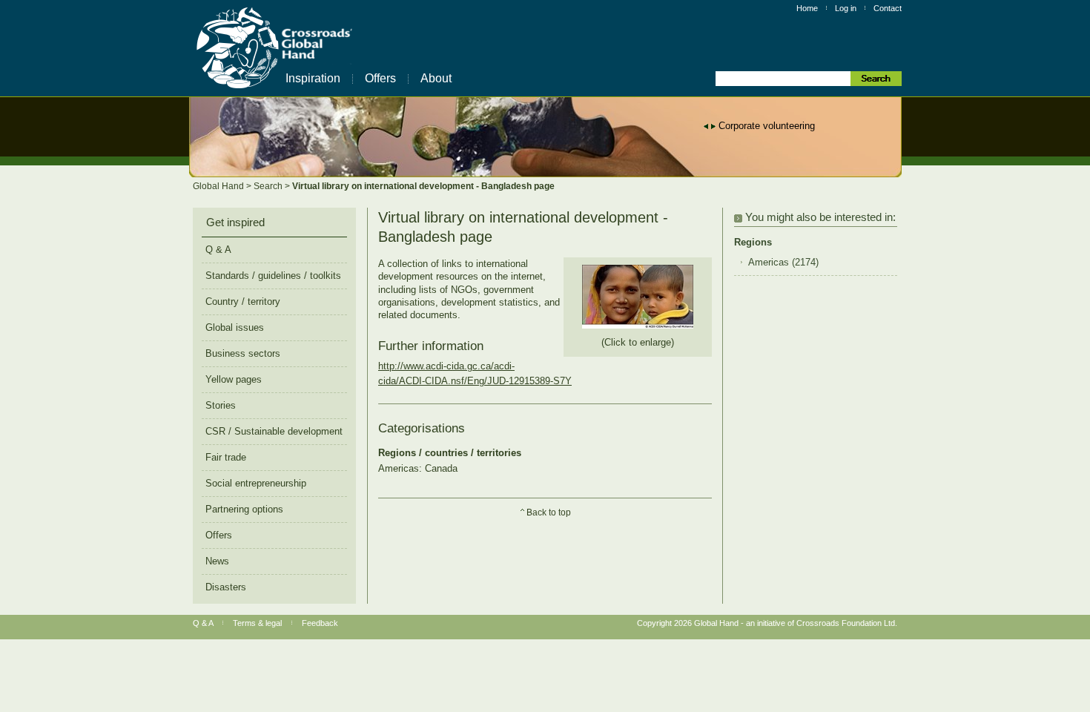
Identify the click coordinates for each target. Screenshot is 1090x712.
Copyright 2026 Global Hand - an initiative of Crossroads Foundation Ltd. (767, 623)
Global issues (234, 327)
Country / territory (242, 301)
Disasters (225, 587)
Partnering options (244, 509)
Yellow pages (233, 379)
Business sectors (242, 353)
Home (807, 8)
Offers (380, 78)
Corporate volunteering (767, 125)
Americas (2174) (783, 262)
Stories (220, 405)
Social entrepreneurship (255, 483)
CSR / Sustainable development (274, 431)
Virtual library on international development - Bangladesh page (423, 186)
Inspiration (312, 78)
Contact (887, 8)
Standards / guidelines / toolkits (273, 275)
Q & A (218, 249)
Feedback (320, 623)
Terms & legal (257, 623)
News (217, 561)
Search (269, 186)
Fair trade (225, 457)
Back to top (548, 512)
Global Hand (219, 186)
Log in (845, 8)
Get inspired (235, 222)
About (436, 78)
